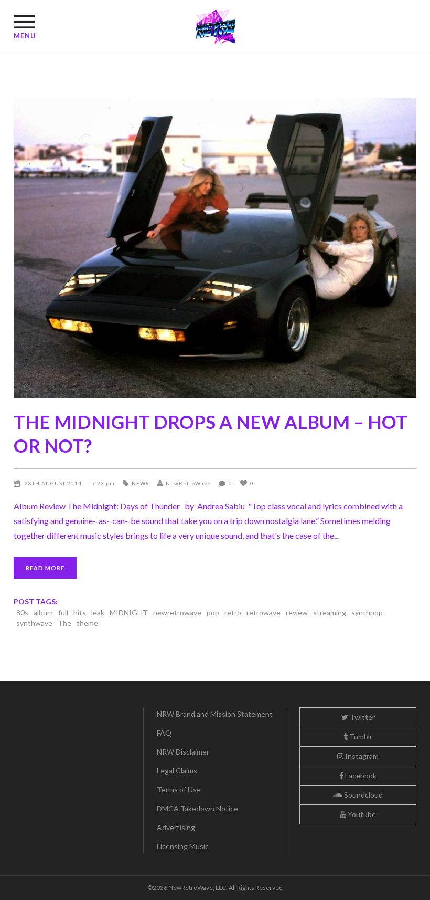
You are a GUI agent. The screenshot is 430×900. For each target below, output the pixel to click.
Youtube (361, 814)
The (64, 623)
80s (22, 612)
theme (87, 623)
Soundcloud (362, 794)
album (43, 612)
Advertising (176, 827)
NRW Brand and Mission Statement (215, 713)
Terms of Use (179, 789)
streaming (329, 612)
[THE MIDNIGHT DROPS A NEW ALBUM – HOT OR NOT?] (215, 248)
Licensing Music (183, 846)
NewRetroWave (188, 483)
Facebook (360, 775)
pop (213, 612)
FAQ (164, 732)
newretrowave (177, 612)
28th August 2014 (54, 483)
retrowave (263, 612)
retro (232, 612)
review (297, 612)
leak (97, 612)
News (140, 483)
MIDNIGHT (129, 612)
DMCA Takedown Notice (197, 808)
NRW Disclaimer (183, 751)
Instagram (361, 755)
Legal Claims (177, 770)
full (63, 612)
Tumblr (360, 736)
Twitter (361, 717)
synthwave (34, 623)
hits (79, 612)
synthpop (367, 612)
